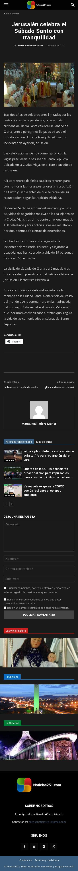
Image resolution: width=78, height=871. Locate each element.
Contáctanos (25, 860)
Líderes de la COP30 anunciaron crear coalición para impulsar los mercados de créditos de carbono (47, 473)
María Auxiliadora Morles (30, 45)
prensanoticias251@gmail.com (47, 822)
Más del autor (44, 441)
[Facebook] (22, 54)
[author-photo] (39, 418)
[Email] (47, 54)
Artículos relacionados (19, 441)
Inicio (6, 13)
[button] (6, 5)
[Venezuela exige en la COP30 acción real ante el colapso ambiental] (13, 490)
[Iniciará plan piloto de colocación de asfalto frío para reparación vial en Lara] (13, 455)
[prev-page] (6, 504)
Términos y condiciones (47, 860)
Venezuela (9, 495)
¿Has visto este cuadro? (59, 387)
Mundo (15, 13)
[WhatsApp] (39, 54)
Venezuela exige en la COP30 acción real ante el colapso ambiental (44, 491)
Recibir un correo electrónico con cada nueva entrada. (38, 607)
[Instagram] (34, 846)
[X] (30, 54)
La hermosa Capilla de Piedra (21, 387)
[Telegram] (55, 54)
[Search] (73, 5)
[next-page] (11, 504)
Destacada (9, 460)
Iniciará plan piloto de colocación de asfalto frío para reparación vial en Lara (49, 455)
